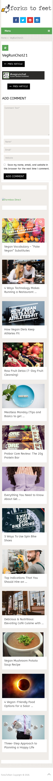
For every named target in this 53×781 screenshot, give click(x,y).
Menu (8, 31)
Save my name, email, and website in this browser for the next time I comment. (26, 166)
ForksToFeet (6, 775)
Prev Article (15, 64)
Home (4, 38)
